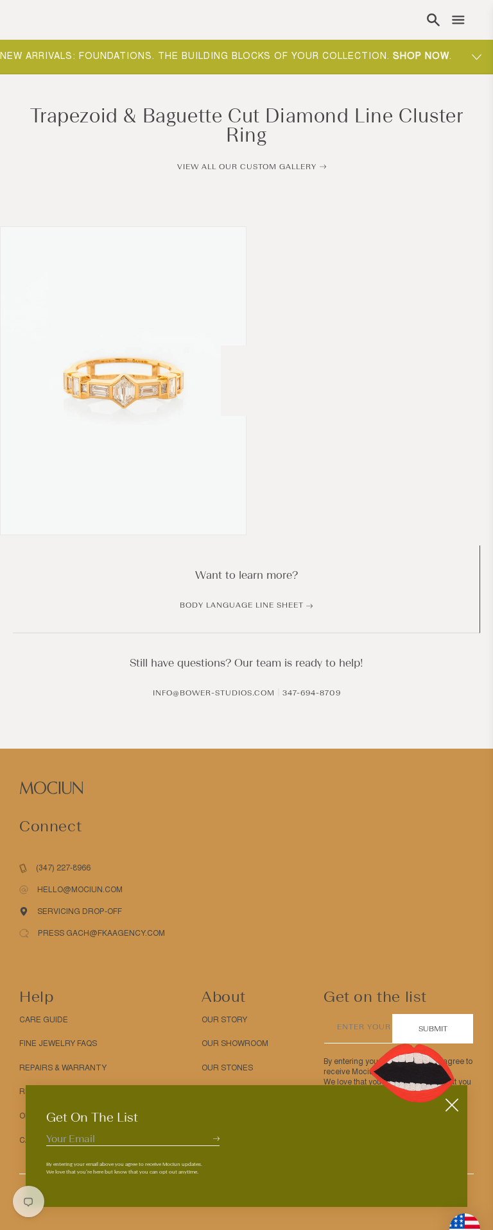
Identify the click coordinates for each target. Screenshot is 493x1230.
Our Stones (227, 1067)
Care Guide (43, 1019)
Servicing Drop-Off (79, 911)
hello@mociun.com (80, 889)
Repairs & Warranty (63, 1067)
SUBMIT (433, 1028)
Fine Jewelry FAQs (58, 1043)
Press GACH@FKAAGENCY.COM (101, 933)
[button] (433, 20)
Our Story (224, 1019)
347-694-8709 (311, 693)
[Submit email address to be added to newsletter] (216, 1138)
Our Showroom (235, 1043)
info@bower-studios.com (214, 693)
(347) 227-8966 (63, 867)
